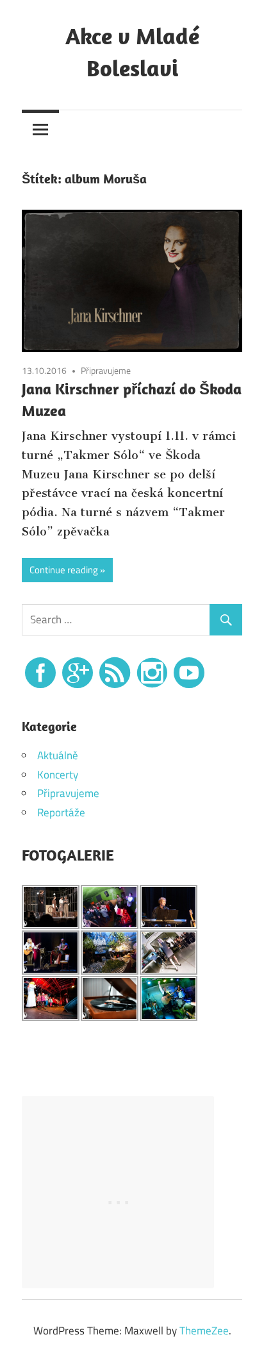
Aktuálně (57, 755)
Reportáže (61, 812)
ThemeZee (204, 1330)
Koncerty (57, 774)
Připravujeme (106, 370)
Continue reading (63, 569)
